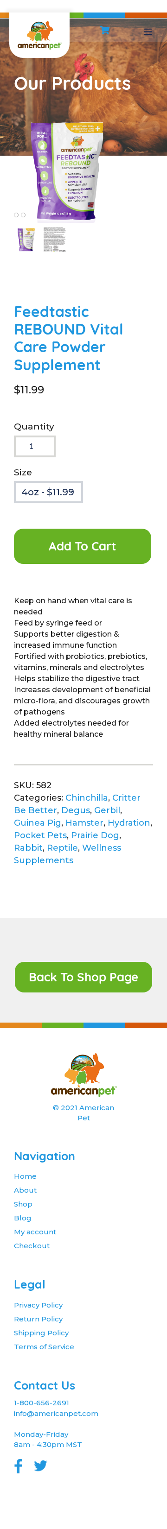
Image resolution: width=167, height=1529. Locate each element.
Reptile (62, 848)
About (25, 1190)
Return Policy (38, 1318)
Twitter (41, 1464)
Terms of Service (44, 1346)
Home (25, 1176)
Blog (23, 1217)
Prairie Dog (95, 835)
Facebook (18, 1464)
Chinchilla (86, 798)
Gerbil (107, 810)
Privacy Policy (38, 1305)
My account (35, 1231)
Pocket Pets (40, 835)
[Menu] (148, 30)
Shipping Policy (41, 1332)
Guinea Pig (37, 823)
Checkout (32, 1245)
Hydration (129, 823)
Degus (75, 810)
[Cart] (104, 30)
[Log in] (124, 30)
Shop (23, 1204)
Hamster (84, 823)
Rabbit (28, 848)
